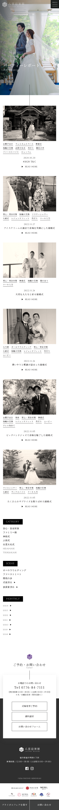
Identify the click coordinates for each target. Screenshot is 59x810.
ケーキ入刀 (45, 218)
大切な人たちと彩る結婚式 (30, 294)
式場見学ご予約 (29, 705)
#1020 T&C (29, 161)
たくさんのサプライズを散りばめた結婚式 (29, 501)
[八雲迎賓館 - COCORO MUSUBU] (13, 4)
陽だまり (44, 280)
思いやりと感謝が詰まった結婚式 (29, 364)
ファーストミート (12, 574)
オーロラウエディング (21, 347)
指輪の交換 (8, 148)
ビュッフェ (26, 152)
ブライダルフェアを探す (14, 804)
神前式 (39, 144)
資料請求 (29, 716)
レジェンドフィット (20, 218)
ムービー (7, 355)
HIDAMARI (9, 549)
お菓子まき (8, 144)
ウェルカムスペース (24, 144)
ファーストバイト (11, 152)
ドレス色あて (9, 425)
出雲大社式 (20, 148)
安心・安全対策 (10, 214)
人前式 (6, 218)
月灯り (31, 148)
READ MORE (31, 167)
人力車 (6, 347)
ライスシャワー (10, 487)
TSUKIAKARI (10, 553)
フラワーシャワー (40, 214)
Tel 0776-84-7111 (29, 687)
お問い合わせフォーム (29, 726)
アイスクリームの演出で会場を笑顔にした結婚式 (29, 227)
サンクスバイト (18, 492)
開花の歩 (40, 148)
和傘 (17, 417)
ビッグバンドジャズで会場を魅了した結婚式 (29, 435)
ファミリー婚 (10, 532)
